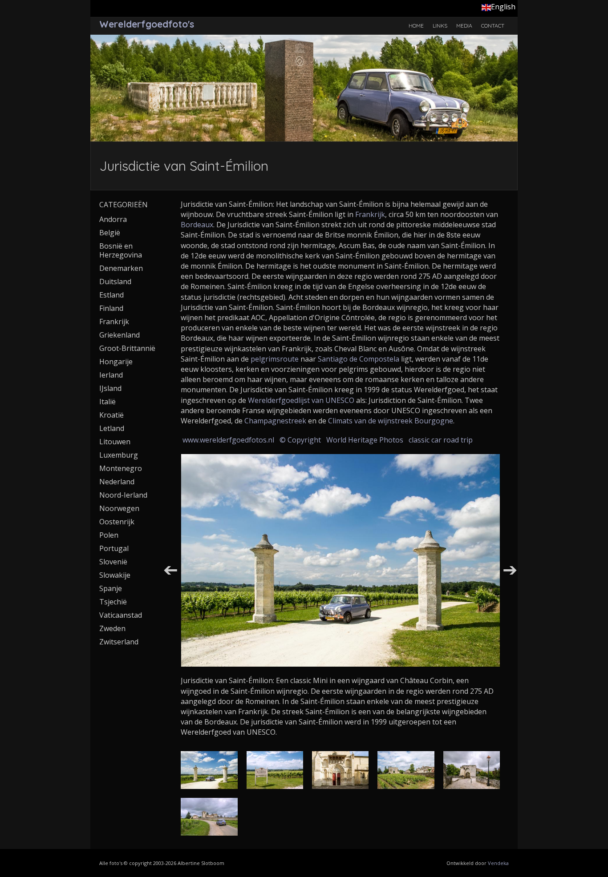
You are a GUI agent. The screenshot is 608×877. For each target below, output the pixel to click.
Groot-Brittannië (127, 348)
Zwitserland (118, 642)
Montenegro (120, 468)
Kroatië (111, 415)
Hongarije (116, 361)
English (503, 7)
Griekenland (119, 335)
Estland (111, 295)
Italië (107, 401)
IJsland (110, 388)
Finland (111, 308)
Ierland (111, 375)
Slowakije (114, 575)
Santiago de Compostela (358, 359)
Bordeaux (197, 224)
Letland (111, 428)
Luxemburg (118, 455)
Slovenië (113, 562)
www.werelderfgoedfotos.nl (228, 440)
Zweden (112, 628)
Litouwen (114, 442)
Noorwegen (119, 508)
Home (416, 25)
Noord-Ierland (123, 495)
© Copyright (300, 440)
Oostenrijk (116, 522)
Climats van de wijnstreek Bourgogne (390, 421)
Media (464, 25)
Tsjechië (113, 602)
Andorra (113, 219)
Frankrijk (370, 214)
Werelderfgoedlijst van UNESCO (301, 400)
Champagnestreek (275, 421)
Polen (108, 535)
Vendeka (498, 863)
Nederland (116, 482)
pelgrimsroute (275, 359)
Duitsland (115, 281)
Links (440, 25)
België (109, 232)
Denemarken (121, 268)
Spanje (110, 588)
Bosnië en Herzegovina (120, 250)
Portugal (114, 548)
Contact (492, 25)
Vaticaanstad (120, 615)
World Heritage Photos (364, 440)
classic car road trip (441, 440)
